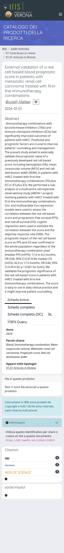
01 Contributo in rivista (20, 53)
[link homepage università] (19, 14)
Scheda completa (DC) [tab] (25, 314)
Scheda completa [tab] (21, 307)
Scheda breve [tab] (18, 300)
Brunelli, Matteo (17, 101)
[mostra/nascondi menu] (60, 14)
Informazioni (16, 422)
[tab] (50, 314)
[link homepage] (12, 6)
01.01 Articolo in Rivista (20, 57)
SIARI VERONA (20, 49)
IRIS (4, 49)
